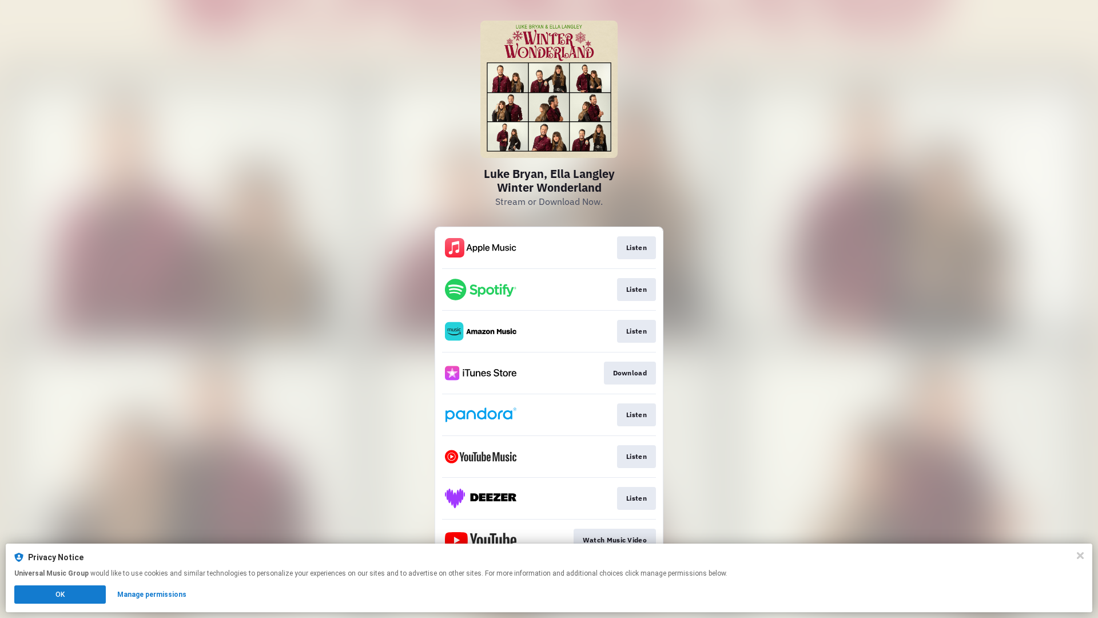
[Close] (1080, 555)
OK (60, 595)
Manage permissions (151, 595)
